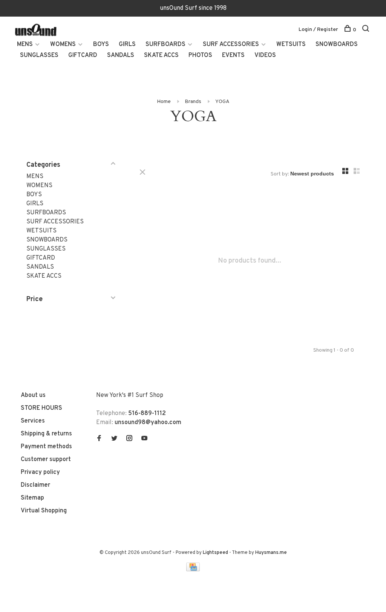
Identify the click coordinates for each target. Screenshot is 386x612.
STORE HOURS (41, 408)
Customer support (46, 459)
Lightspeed (215, 553)
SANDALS (120, 55)
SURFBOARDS (165, 44)
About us (33, 395)
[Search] (366, 30)
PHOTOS (200, 55)
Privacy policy (40, 472)
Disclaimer (35, 485)
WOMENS (63, 44)
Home (164, 101)
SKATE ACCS (161, 55)
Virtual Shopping (44, 511)
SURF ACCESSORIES (231, 44)
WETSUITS (291, 44)
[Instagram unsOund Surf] (129, 439)
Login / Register (318, 29)
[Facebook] (99, 439)
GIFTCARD (82, 55)
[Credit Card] (193, 570)
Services (33, 421)
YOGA (222, 101)
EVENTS (233, 55)
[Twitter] (114, 439)
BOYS (101, 44)
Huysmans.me (271, 553)
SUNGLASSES (39, 55)
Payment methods (46, 447)
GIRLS (127, 44)
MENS (25, 44)
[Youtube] (144, 439)
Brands (193, 101)
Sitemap (32, 498)
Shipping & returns (46, 434)
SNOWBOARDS (337, 44)
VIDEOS (265, 55)
